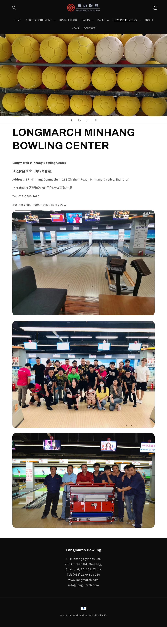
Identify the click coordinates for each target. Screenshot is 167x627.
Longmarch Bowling (77, 615)
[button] (14, 7)
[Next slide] (87, 120)
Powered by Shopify (97, 615)
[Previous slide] (71, 120)
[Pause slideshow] (95, 120)
